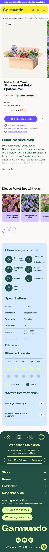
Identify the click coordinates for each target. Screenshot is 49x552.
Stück (15, 110)
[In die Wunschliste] (42, 119)
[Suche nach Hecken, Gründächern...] (32, 9)
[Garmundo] (13, 9)
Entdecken (9, 486)
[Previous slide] (5, 230)
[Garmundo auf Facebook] (18, 540)
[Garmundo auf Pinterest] (24, 540)
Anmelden (37, 460)
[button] (44, 9)
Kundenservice (13, 493)
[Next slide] (12, 230)
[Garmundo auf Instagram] (30, 540)
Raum (6, 479)
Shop (6, 472)
